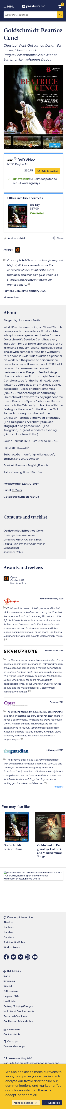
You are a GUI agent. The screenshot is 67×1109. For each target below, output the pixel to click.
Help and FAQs (11, 996)
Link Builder (10, 1001)
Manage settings (23, 1102)
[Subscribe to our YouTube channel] (35, 957)
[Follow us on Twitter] (14, 957)
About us (8, 922)
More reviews (12, 297)
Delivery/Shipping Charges (18, 1006)
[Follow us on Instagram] (28, 957)
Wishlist (8, 986)
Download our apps (14, 1046)
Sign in (7, 976)
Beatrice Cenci (33, 530)
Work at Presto (12, 947)
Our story (9, 937)
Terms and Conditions (15, 1016)
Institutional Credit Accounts (19, 1011)
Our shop (8, 932)
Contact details (12, 1034)
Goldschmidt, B (13, 530)
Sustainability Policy (14, 942)
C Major (17, 490)
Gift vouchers (11, 991)
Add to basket (49, 171)
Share (60, 238)
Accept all (54, 1102)
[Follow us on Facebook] (7, 957)
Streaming (9, 981)
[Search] (60, 14)
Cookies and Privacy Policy (18, 1021)
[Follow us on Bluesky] (21, 957)
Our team (9, 927)
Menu (10, 6)
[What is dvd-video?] (16, 160)
